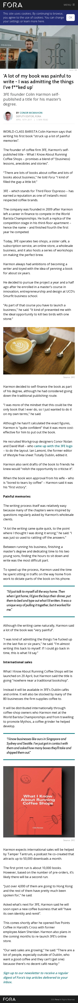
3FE (76, 70)
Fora (57, 999)
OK (70, 17)
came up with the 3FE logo (53, 446)
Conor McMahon (31, 112)
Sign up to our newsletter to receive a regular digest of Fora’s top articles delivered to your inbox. (35, 977)
